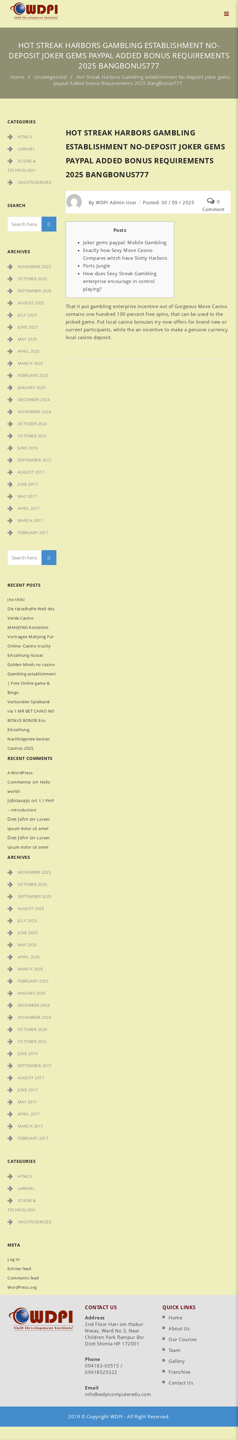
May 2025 (27, 339)
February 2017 (33, 532)
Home (17, 77)
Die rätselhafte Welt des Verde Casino (31, 613)
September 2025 (34, 291)
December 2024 (34, 399)
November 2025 (34, 266)
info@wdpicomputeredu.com (118, 1394)
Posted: (168, 202)
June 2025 (28, 327)
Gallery (177, 1361)
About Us (179, 1328)
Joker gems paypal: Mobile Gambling (125, 242)
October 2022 (32, 436)
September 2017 (34, 460)
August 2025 (31, 303)
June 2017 (28, 484)
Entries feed (19, 1268)
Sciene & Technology (21, 165)
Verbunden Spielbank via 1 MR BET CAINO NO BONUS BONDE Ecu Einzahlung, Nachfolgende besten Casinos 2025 (31, 725)
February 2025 (33, 375)
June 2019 (28, 448)
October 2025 (32, 278)
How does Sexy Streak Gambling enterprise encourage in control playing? (120, 281)
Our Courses (183, 1339)
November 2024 (34, 411)
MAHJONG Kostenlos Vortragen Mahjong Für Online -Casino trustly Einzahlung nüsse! (30, 641)
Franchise (180, 1372)
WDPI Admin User (116, 202)
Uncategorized (50, 77)
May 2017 (27, 496)
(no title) (15, 599)
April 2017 (29, 508)
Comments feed (23, 1278)
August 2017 (31, 472)
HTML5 (25, 136)
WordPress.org (22, 1287)
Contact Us (181, 1383)
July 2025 (27, 315)
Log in (13, 1259)
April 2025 (29, 351)
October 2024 (32, 423)
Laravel (26, 149)
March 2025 (30, 363)
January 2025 (32, 387)
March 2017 (30, 520)
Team (174, 1350)
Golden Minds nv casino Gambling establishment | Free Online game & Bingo (31, 678)
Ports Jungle (96, 266)
